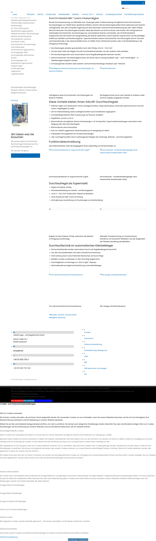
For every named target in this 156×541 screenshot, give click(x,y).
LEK (85, 374)
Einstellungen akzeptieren (78, 539)
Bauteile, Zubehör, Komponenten (24, 90)
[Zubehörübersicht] (122, 68)
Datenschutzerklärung (93, 344)
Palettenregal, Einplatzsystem (23, 23)
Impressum (88, 338)
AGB (86, 356)
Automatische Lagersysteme (22, 50)
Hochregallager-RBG (19, 52)
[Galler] (14, 14)
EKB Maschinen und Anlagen (95, 368)
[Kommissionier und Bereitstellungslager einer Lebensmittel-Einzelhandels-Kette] (122, 153)
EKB (85, 362)
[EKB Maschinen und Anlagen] (84, 365)
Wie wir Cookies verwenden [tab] (11, 413)
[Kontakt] (84, 329)
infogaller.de (18, 350)
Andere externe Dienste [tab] (9, 472)
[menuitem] (31, 14)
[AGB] (84, 353)
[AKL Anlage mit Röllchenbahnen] (122, 275)
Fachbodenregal (17, 68)
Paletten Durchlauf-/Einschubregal (25, 33)
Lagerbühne (15, 71)
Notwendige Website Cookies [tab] (12, 431)
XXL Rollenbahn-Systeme (21, 39)
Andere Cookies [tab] (6, 517)
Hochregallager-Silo (19, 60)
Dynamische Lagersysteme (22, 31)
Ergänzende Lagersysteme (21, 63)
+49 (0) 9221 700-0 (21, 359)
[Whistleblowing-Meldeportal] (84, 347)
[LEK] (84, 371)
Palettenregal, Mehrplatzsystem (23, 20)
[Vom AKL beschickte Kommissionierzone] (71, 275)
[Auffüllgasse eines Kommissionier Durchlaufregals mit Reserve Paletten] (71, 71)
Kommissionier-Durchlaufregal (23, 44)
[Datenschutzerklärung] (84, 341)
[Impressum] (84, 335)
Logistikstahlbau (17, 74)
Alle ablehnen (29, 401)
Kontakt (87, 332)
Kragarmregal (16, 66)
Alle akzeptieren (17, 401)
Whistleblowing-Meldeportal (95, 350)
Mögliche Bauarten (18, 93)
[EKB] (84, 359)
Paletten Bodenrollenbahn (21, 36)
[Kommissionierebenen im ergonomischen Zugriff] (71, 150)
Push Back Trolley (18, 42)
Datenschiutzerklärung (43, 401)
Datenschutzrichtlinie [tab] (8, 529)
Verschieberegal (17, 47)
